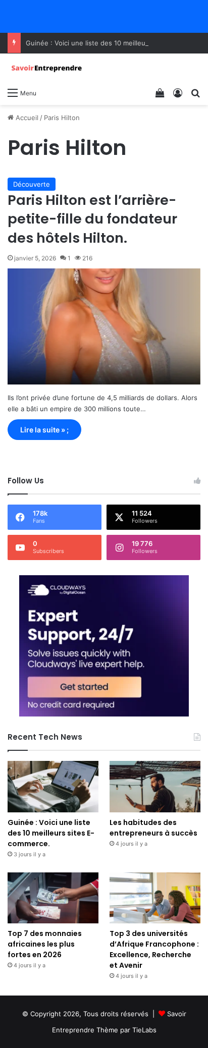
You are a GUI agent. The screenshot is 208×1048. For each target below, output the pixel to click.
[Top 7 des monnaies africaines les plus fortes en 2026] (53, 897)
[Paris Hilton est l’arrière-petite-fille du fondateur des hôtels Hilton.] (104, 326)
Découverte (31, 184)
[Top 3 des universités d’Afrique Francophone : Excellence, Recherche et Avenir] (155, 897)
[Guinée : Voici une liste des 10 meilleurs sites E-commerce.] (53, 786)
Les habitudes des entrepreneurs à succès (153, 827)
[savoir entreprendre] (48, 68)
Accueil (26, 118)
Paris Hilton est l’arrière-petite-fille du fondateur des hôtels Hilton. (92, 219)
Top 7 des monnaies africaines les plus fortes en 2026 (45, 944)
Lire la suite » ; (44, 429)
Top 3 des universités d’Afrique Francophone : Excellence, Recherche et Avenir (154, 949)
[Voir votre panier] (160, 92)
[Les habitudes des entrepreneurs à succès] (155, 786)
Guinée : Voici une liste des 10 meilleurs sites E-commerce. (51, 833)
